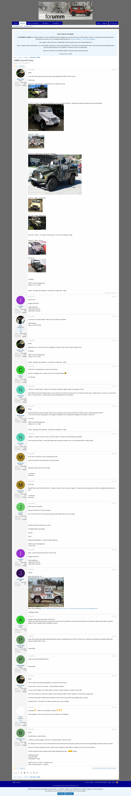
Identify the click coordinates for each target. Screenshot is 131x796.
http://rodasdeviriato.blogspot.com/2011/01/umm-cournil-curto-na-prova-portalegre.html (69, 608)
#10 (115, 453)
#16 (115, 636)
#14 (115, 569)
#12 (115, 503)
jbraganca (20, 579)
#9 (115, 433)
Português (17, 782)
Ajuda (109, 782)
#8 (115, 406)
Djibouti (24, 336)
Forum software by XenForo (66, 785)
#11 (115, 481)
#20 (115, 729)
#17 (115, 656)
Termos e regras (89, 782)
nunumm (20, 395)
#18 (115, 676)
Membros (45, 23)
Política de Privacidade (101, 782)
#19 (115, 707)
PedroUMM (20, 645)
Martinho (20, 463)
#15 (115, 616)
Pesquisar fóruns (28, 26)
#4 (115, 316)
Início (16, 23)
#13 (115, 550)
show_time (18, 63)
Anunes (20, 626)
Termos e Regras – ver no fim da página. (83, 39)
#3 (115, 296)
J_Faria (20, 513)
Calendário (55, 23)
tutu (20, 717)
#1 (115, 69)
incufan (20, 306)
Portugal (24, 85)
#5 (115, 340)
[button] (40, 23)
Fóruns (22, 23)
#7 (115, 386)
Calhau (20, 376)
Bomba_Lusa (20, 739)
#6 (115, 366)
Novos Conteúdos (33, 23)
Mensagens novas (18, 26)
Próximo (21, 66)
